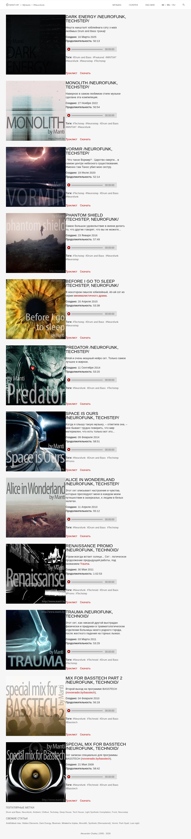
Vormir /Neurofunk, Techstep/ (89, 151)
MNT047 (111, 57)
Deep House (65, 812)
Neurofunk (72, 61)
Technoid (93, 590)
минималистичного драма (90, 295)
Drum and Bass (82, 57)
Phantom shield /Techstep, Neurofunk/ (92, 217)
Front (114, 812)
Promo (70, 461)
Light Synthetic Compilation (98, 812)
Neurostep (87, 61)
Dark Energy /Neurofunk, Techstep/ (96, 18)
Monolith (83, 823)
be (163, 5)
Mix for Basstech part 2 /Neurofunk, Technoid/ (94, 680)
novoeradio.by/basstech (81, 692)
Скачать (85, 73)
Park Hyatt (124, 823)
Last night (134, 823)
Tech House (78, 812)
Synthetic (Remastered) (99, 823)
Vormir (115, 823)
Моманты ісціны (70, 823)
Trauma (84, 563)
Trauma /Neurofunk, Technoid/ (89, 614)
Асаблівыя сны (13, 823)
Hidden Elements (30, 823)
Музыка (26, 5)
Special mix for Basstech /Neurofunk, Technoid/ (96, 746)
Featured (99, 57)
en (168, 5)
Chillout (45, 812)
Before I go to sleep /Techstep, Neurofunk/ (92, 283)
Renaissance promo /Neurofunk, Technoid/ (92, 547)
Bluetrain (56, 823)
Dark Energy (45, 823)
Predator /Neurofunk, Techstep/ (92, 349)
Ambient (37, 812)
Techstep (100, 61)
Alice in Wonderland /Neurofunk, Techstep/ (92, 481)
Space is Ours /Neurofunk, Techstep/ (92, 415)
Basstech (72, 722)
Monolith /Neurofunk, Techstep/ (92, 84)
